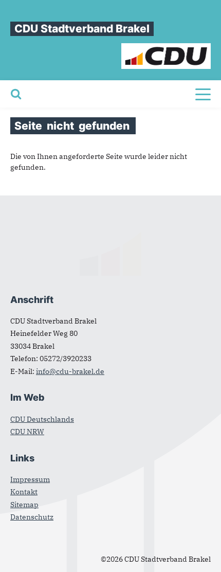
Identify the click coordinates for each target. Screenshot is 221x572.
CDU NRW (27, 431)
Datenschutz (31, 517)
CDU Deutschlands (42, 419)
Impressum (30, 479)
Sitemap (24, 504)
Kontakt (24, 491)
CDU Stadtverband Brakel (82, 28)
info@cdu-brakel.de (70, 371)
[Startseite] (166, 48)
